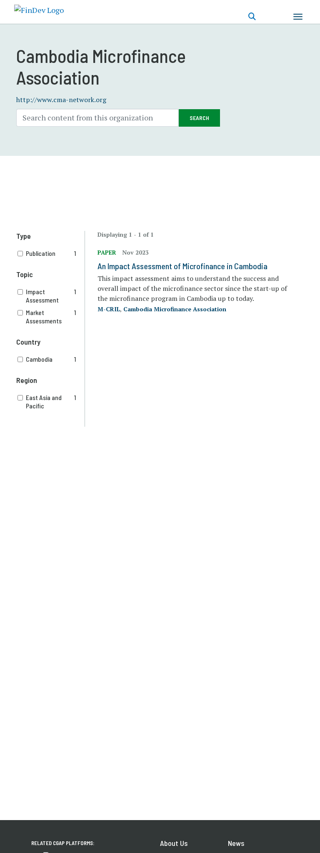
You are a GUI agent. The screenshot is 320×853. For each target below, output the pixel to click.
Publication (51, 253)
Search (199, 117)
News (236, 843)
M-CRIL (109, 309)
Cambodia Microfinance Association (174, 309)
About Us (174, 843)
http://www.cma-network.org (61, 99)
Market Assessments (51, 316)
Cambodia (51, 359)
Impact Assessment (51, 296)
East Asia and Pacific (51, 401)
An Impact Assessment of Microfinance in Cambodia (183, 266)
